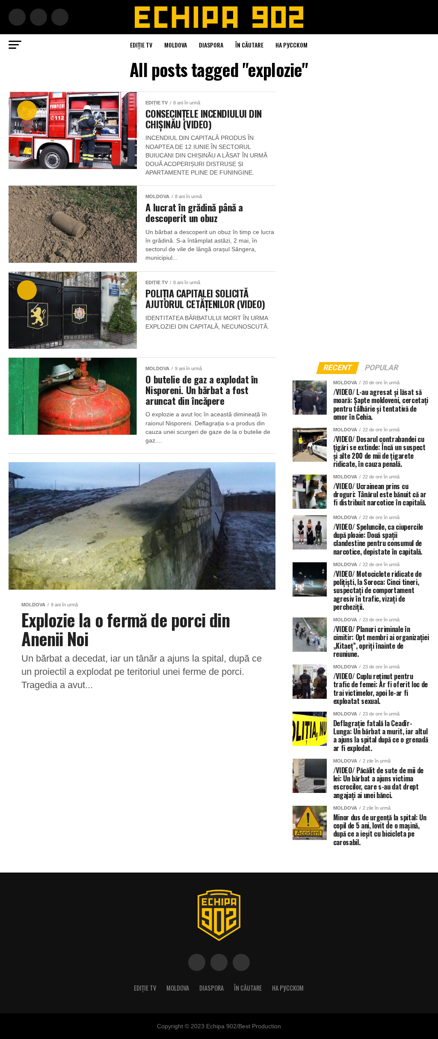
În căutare (249, 44)
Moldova (175, 44)
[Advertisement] (357, 220)
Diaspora (211, 44)
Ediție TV (141, 44)
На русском (291, 44)
